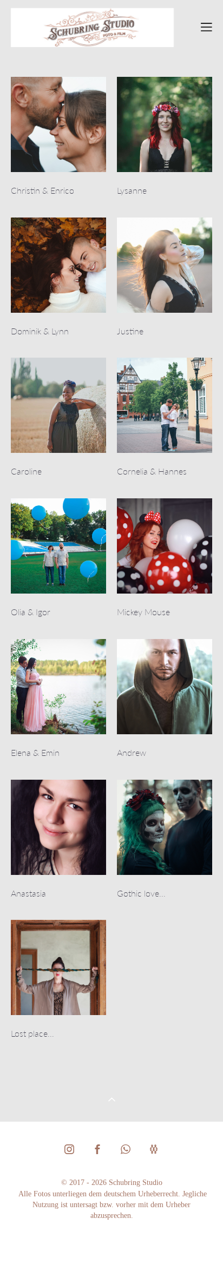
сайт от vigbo (111, 1245)
